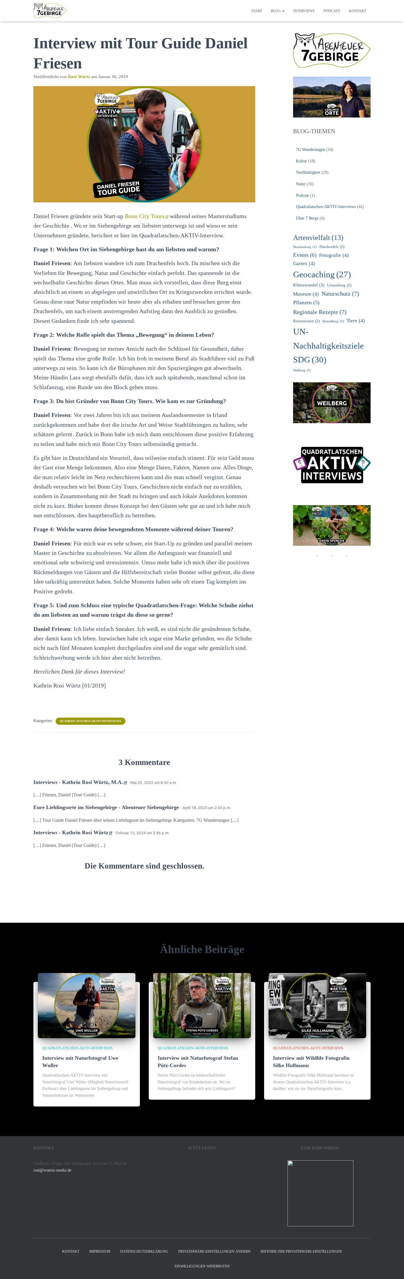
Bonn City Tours (144, 216)
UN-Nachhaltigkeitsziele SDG (328, 345)
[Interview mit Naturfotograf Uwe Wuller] (86, 1005)
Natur (301, 184)
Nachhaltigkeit (308, 172)
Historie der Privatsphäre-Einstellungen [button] (301, 1251)
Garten (304, 263)
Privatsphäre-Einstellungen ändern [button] (214, 1251)
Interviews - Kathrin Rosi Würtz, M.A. (78, 782)
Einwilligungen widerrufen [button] (202, 1266)
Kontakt (357, 11)
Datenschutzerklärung (144, 1251)
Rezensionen (306, 321)
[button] (283, 11)
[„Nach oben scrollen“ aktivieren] (392, 1267)
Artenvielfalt (318, 237)
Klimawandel (308, 284)
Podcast (332, 11)
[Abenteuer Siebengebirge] (50, 10)
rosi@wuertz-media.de (52, 1170)
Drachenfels (331, 246)
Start (256, 11)
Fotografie (334, 255)
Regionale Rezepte (320, 312)
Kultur (301, 161)
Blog (276, 11)
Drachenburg (305, 247)
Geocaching (322, 274)
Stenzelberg (333, 321)
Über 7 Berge (307, 218)
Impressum (99, 1251)
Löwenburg (339, 285)
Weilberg (302, 370)
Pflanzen (306, 302)
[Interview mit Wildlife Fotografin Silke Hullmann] (317, 1005)
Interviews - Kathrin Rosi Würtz (70, 832)
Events (304, 255)
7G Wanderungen (310, 149)
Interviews (304, 11)
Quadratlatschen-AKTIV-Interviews (90, 721)
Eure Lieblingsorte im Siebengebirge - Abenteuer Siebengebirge (106, 807)
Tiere (356, 320)
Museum (306, 294)
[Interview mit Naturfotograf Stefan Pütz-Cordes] (202, 1005)
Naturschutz (340, 293)
